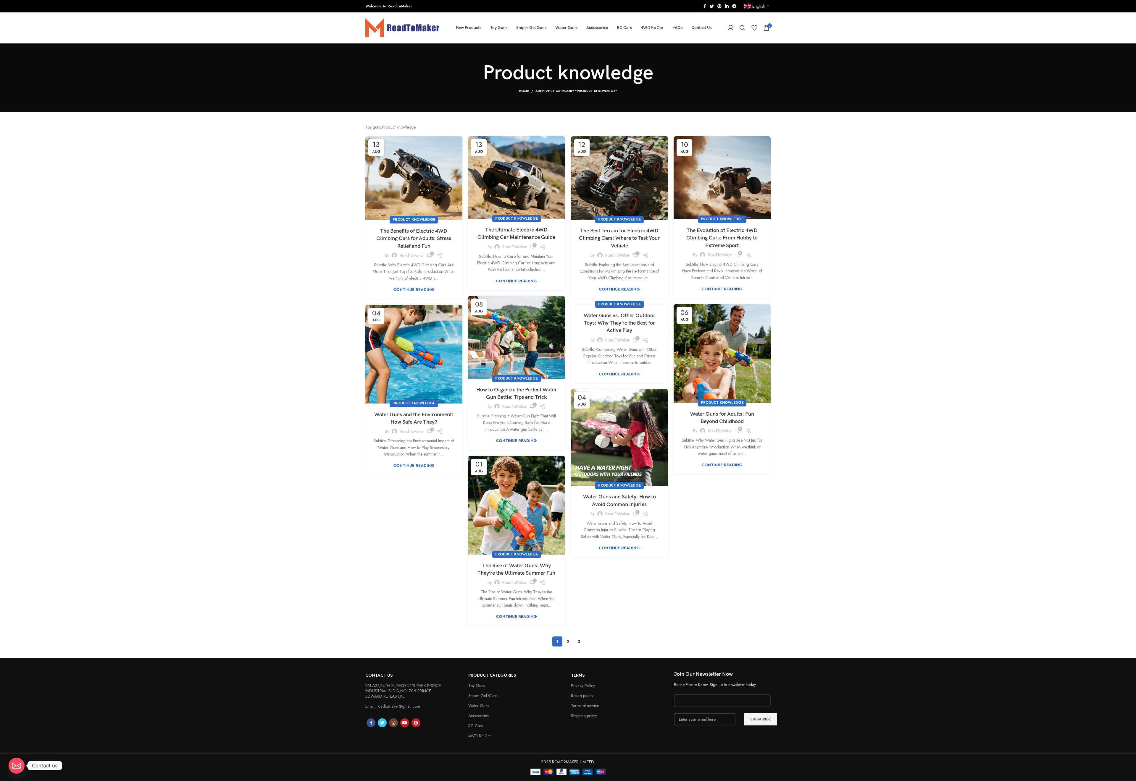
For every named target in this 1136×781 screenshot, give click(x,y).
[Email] (17, 766)
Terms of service (585, 706)
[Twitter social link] (712, 6)
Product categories (492, 675)
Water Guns (478, 706)
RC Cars (475, 726)
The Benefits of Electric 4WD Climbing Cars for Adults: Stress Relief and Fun (413, 238)
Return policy (582, 696)
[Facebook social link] (705, 6)
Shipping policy (584, 716)
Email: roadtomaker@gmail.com (392, 706)
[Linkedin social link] (726, 6)
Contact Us (379, 675)
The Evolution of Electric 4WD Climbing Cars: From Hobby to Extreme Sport (722, 237)
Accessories (478, 716)
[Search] (742, 28)
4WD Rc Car (479, 736)
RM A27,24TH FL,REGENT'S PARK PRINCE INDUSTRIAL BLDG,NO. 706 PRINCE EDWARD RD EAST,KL (403, 691)
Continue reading (413, 289)
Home (524, 90)
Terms (578, 675)
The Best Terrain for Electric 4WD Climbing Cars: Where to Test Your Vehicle (619, 238)
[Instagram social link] (393, 722)
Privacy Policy (583, 685)
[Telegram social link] (734, 6)
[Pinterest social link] (719, 6)
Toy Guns (476, 685)
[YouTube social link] (404, 722)
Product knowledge (414, 219)
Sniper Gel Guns (482, 696)
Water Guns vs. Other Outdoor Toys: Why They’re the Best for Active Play (619, 322)
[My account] (731, 28)
